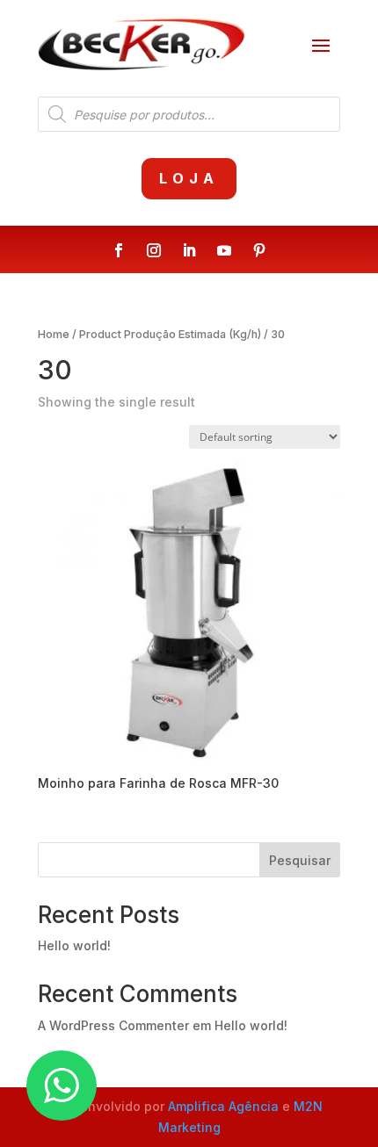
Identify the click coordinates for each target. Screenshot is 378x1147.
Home (53, 334)
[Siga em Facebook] (119, 250)
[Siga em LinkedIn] (189, 250)
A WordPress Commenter (113, 1025)
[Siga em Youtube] (224, 250)
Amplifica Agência (223, 1106)
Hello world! (74, 945)
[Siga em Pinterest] (259, 250)
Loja (189, 178)
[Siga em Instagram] (154, 250)
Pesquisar (300, 860)
